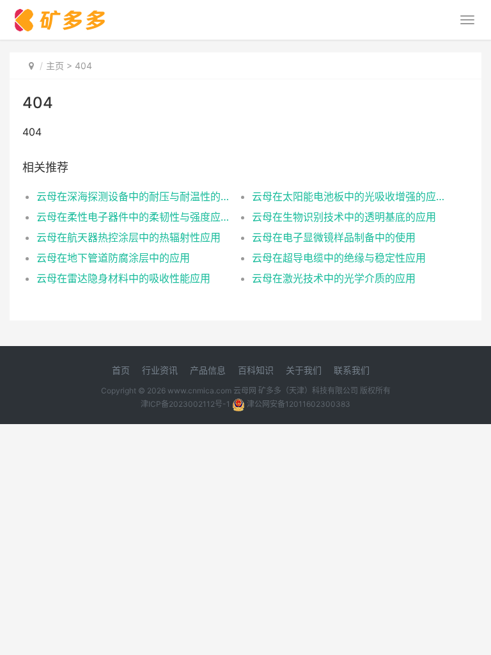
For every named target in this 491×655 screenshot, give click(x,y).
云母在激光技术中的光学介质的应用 (334, 278)
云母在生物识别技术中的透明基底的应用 (344, 216)
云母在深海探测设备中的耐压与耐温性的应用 (133, 196)
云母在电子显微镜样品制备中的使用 (334, 237)
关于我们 (304, 370)
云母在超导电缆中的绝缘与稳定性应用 (339, 257)
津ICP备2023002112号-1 (185, 404)
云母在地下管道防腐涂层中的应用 (113, 257)
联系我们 (352, 370)
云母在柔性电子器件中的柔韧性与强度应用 (133, 216)
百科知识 (256, 370)
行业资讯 (160, 370)
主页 (55, 65)
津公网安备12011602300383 (298, 404)
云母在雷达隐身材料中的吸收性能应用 (123, 278)
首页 (121, 370)
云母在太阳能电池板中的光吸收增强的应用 (349, 196)
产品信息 (208, 370)
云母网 (244, 390)
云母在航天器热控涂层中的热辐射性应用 (128, 237)
